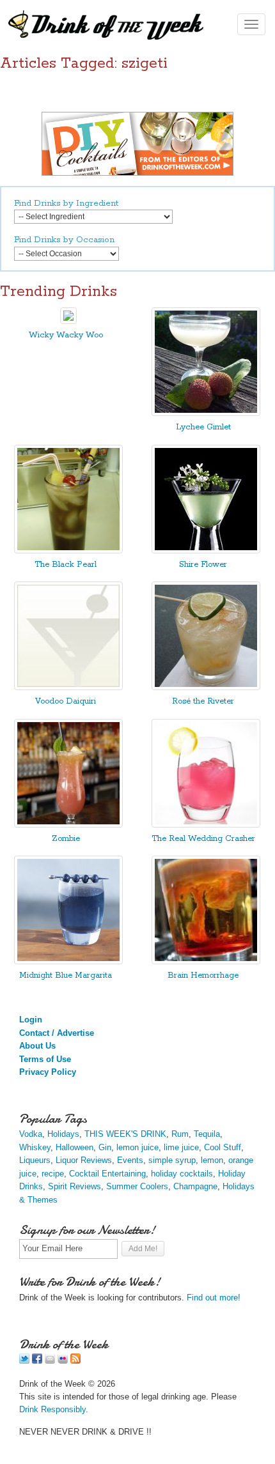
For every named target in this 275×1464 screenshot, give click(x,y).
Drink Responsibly (52, 1409)
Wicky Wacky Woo (66, 335)
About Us (37, 1046)
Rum (180, 1134)
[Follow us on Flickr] (63, 1361)
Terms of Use (45, 1059)
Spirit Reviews (74, 1186)
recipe (53, 1173)
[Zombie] (68, 824)
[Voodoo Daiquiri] (68, 687)
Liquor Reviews (84, 1160)
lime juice (181, 1147)
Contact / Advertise (56, 1033)
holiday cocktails (182, 1173)
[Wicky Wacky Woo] (68, 321)
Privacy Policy (47, 1072)
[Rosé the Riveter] (206, 687)
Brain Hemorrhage (203, 975)
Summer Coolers (137, 1186)
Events (130, 1160)
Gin (104, 1147)
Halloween (74, 1147)
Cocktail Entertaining (107, 1173)
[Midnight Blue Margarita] (68, 961)
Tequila (207, 1134)
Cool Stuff (222, 1147)
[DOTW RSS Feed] (75, 1361)
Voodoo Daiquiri (65, 701)
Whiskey (35, 1147)
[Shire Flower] (206, 550)
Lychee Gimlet (203, 427)
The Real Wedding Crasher (203, 838)
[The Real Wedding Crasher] (206, 824)
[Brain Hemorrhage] (206, 961)
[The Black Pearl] (68, 550)
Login (30, 1019)
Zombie (66, 838)
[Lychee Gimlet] (206, 413)
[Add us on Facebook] (37, 1361)
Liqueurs (35, 1160)
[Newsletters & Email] (50, 1361)
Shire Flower (203, 564)
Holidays (63, 1134)
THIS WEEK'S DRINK (125, 1134)
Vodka (30, 1134)
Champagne (195, 1186)
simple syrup (172, 1160)
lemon (212, 1160)
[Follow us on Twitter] (24, 1361)
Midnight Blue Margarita (65, 975)
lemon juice (137, 1147)
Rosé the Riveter (203, 701)
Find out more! (213, 1297)
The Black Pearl (66, 564)
